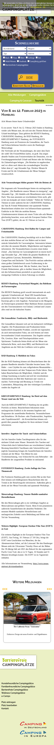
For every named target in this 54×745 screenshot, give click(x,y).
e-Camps (5, 696)
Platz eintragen (8, 702)
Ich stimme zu (36, 7)
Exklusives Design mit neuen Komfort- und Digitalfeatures (27, 634)
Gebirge (31, 58)
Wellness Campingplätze (13, 693)
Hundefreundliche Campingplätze (17, 683)
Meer (22, 58)
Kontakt (5, 708)
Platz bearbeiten (9, 705)
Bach (7, 58)
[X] (44, 7)
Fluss (15, 58)
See (39, 58)
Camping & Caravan (21, 100)
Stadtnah (22, 61)
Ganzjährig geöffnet (38, 61)
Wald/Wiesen (10, 61)
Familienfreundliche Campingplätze (18, 686)
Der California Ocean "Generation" (27, 627)
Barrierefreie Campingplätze (16, 65)
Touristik (39, 100)
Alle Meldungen (17, 95)
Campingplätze (37, 95)
